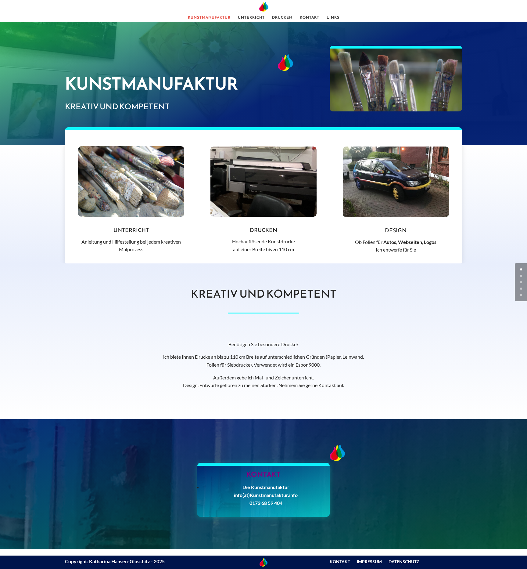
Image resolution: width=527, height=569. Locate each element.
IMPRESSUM (369, 562)
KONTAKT (309, 17)
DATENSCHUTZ (404, 562)
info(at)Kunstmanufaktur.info (266, 495)
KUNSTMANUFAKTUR (209, 17)
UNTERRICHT (251, 17)
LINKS (333, 17)
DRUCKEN (282, 17)
